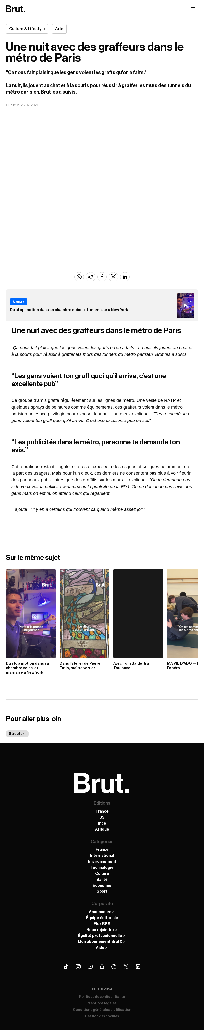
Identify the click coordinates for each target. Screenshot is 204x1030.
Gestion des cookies (102, 1016)
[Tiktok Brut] (66, 967)
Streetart (17, 734)
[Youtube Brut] (90, 967)
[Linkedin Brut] (138, 967)
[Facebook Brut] (114, 967)
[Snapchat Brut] (102, 967)
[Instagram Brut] (78, 967)
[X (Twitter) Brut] (126, 967)
